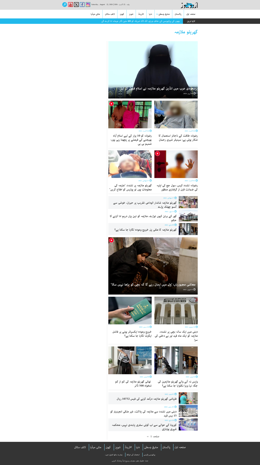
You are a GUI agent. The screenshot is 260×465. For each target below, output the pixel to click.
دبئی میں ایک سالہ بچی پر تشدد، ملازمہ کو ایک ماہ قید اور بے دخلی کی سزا (176, 336)
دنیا (150, 14)
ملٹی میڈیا (95, 14)
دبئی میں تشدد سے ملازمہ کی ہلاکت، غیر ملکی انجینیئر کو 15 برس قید (143, 413)
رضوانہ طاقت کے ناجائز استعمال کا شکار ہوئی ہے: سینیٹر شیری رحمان (178, 138)
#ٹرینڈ (141, 14)
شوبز (131, 14)
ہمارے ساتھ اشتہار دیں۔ (113, 454)
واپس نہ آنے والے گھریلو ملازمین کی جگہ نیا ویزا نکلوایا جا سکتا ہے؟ (178, 384)
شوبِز (118, 447)
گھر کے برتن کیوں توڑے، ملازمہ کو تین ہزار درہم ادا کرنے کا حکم (143, 218)
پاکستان (178, 14)
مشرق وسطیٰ (164, 14)
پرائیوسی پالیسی (149, 454)
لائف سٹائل (110, 14)
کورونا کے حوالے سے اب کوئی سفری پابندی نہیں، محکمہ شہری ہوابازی (144, 427)
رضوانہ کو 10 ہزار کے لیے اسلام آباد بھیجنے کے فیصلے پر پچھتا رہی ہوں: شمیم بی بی (131, 140)
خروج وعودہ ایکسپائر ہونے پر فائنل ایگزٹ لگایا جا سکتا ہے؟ (132, 334)
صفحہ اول (190, 14)
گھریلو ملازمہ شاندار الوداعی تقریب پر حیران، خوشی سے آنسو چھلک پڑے (145, 205)
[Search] (64, 4)
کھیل (122, 14)
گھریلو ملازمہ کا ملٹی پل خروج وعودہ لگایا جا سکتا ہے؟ (145, 230)
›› (148, 436)
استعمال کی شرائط (133, 454)
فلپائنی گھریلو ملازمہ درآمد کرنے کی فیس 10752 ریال (146, 399)
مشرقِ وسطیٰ (151, 447)
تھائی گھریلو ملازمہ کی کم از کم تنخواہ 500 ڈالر (133, 384)
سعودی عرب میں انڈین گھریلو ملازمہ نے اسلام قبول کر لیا (158, 88)
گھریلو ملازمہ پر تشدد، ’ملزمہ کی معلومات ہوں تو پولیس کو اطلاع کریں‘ (130, 187)
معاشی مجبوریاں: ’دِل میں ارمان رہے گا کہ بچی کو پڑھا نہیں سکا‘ (153, 284)
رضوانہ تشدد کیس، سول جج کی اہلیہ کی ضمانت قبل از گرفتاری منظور (177, 187)
